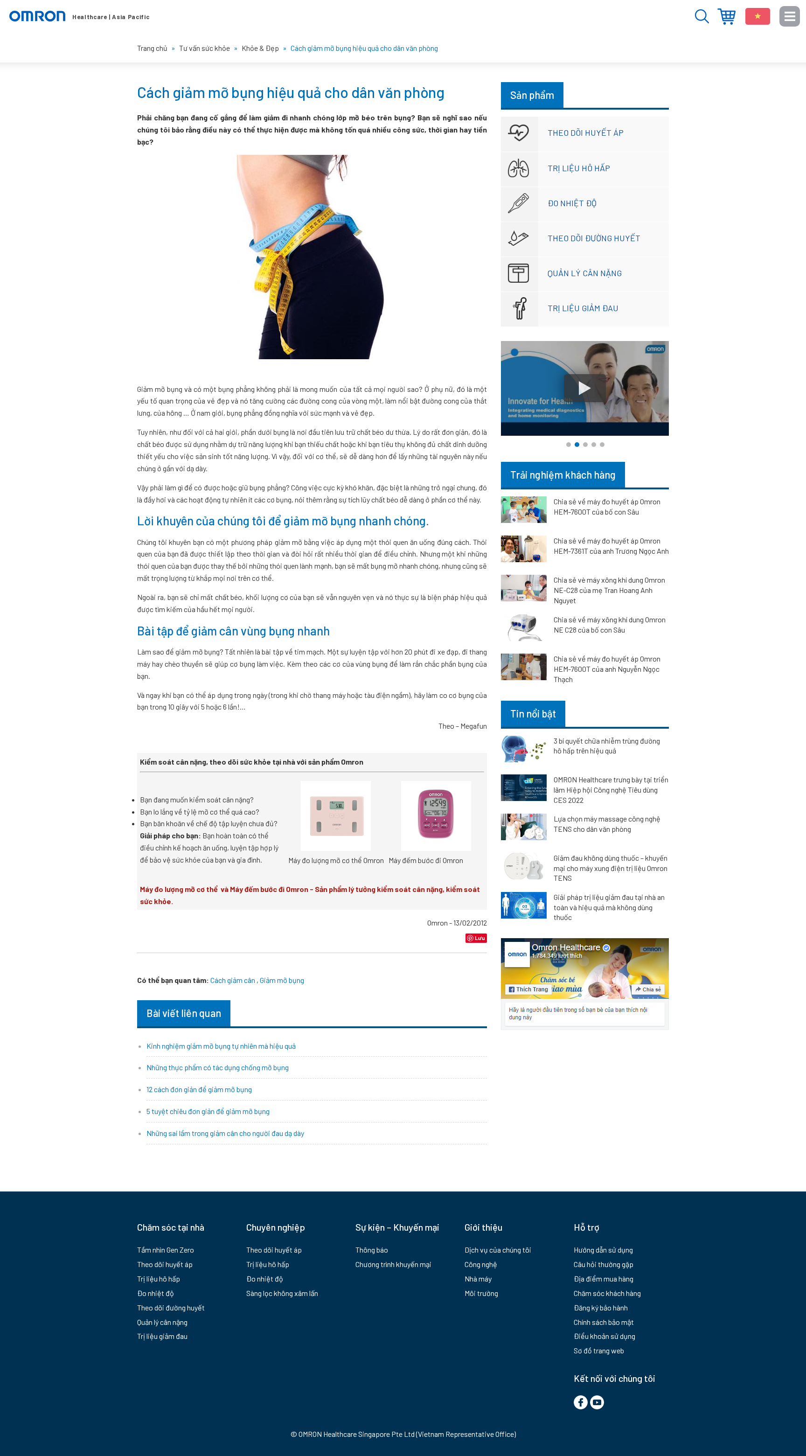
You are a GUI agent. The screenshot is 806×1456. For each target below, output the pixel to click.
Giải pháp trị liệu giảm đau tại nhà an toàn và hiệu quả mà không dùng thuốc (609, 906)
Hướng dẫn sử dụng (603, 1249)
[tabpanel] (585, 388)
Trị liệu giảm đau (583, 308)
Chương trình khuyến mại (393, 1264)
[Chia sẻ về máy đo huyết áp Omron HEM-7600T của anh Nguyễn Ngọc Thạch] (524, 668)
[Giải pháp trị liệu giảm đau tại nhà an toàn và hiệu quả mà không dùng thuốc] (524, 907)
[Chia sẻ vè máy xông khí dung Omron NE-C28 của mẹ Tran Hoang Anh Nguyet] (524, 590)
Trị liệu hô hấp (579, 168)
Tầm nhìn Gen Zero (165, 1249)
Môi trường (481, 1293)
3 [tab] (585, 444)
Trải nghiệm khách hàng (563, 474)
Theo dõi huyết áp (586, 132)
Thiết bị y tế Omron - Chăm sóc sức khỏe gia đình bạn (79, 16)
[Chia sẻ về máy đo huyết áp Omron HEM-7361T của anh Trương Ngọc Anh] (524, 550)
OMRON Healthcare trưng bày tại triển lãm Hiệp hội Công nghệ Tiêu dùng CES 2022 (611, 789)
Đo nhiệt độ (572, 203)
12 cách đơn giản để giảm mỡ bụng (199, 1089)
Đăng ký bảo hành (601, 1307)
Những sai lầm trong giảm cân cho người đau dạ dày (225, 1133)
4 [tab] (593, 444)
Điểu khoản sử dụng (604, 1335)
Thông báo (371, 1249)
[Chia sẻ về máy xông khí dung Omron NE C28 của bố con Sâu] (524, 629)
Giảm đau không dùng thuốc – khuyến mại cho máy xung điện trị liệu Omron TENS (610, 867)
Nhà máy (478, 1278)
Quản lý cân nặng (585, 273)
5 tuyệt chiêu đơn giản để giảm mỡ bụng (208, 1111)
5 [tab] (602, 444)
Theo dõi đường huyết (594, 238)
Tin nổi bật (533, 713)
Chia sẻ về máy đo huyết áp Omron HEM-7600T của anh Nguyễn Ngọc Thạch (607, 668)
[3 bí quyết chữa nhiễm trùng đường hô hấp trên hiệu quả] (524, 751)
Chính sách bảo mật (604, 1321)
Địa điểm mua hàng (726, 16)
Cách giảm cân (232, 979)
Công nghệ (481, 1264)
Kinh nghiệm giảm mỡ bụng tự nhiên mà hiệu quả (221, 1045)
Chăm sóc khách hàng (607, 1293)
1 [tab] (568, 444)
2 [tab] (577, 444)
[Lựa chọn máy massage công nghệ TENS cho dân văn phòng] (524, 828)
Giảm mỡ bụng (282, 979)
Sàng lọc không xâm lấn (282, 1293)
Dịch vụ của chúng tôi (498, 1249)
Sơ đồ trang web (599, 1350)
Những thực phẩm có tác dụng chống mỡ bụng (217, 1067)
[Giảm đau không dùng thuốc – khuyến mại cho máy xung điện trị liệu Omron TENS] (524, 868)
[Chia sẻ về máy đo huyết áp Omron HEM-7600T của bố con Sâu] (524, 511)
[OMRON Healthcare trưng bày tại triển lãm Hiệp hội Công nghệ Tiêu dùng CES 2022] (524, 789)
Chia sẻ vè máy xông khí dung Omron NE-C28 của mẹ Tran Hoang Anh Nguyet (609, 590)
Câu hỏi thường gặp (603, 1264)
